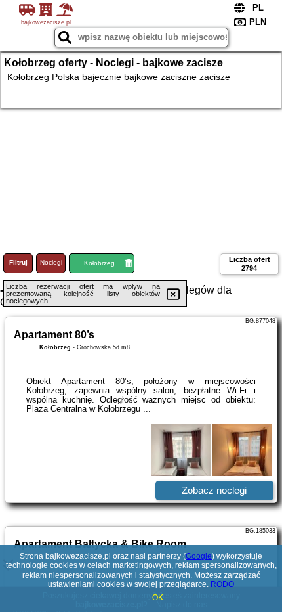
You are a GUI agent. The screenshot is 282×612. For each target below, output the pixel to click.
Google (199, 556)
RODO (222, 584)
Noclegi (51, 262)
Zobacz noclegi (214, 490)
